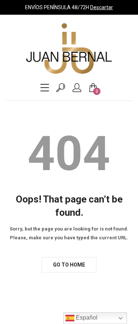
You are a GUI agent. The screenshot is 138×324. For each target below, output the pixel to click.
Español (86, 317)
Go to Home (69, 265)
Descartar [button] (101, 7)
